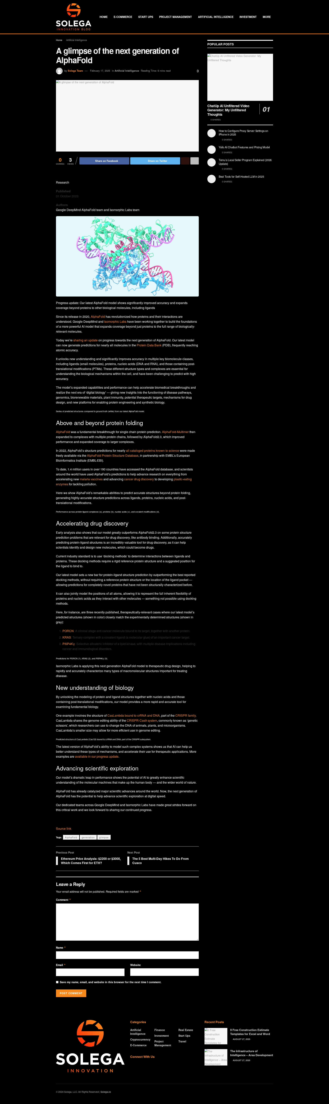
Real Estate (185, 1030)
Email (61, 965)
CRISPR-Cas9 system (142, 720)
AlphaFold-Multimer (175, 432)
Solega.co (106, 1091)
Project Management (175, 17)
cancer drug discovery (139, 479)
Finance (159, 1030)
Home (104, 17)
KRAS (66, 637)
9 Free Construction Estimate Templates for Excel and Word (250, 1032)
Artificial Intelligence (215, 17)
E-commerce (123, 17)
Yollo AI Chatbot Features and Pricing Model (244, 147)
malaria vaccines (91, 479)
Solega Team (75, 70)
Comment (63, 900)
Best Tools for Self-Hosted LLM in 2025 (241, 176)
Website (135, 965)
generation (88, 837)
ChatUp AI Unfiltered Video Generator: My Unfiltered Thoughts (228, 110)
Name (61, 947)
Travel (182, 1041)
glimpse (104, 837)
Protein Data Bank (149, 345)
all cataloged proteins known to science (152, 450)
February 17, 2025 (100, 70)
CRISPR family (185, 715)
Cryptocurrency (140, 1039)
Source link (63, 828)
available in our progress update (96, 756)
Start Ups (145, 17)
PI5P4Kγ (68, 644)
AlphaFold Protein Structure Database (112, 455)
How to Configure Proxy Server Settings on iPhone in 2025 (243, 132)
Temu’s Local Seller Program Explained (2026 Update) (245, 162)
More (267, 17)
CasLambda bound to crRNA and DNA (133, 715)
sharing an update (85, 340)
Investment (248, 17)
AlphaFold (98, 316)
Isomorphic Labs (115, 321)
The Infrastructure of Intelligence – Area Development (251, 1053)
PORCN (68, 631)
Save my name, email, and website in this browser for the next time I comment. (110, 982)
